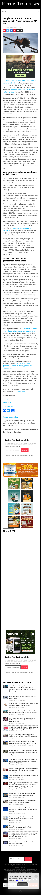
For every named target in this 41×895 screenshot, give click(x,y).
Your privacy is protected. (10, 455)
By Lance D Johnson (21, 747)
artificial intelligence (21, 421)
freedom (6, 423)
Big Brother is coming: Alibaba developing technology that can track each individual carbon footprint (22, 719)
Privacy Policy (19, 880)
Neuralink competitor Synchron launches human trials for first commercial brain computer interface (22, 818)
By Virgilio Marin (20, 829)
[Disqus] (20, 557)
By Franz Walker (20, 779)
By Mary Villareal (20, 723)
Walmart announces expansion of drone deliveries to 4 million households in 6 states (23, 735)
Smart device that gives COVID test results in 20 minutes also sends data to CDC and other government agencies (23, 761)
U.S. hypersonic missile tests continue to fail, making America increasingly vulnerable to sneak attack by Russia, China (23, 834)
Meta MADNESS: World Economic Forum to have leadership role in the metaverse (23, 704)
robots (5, 425)
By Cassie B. (19, 738)
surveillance (12, 425)
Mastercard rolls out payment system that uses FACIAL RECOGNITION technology (22, 794)
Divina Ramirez (16, 27)
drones (31, 421)
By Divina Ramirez (20, 700)
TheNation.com (8, 406)
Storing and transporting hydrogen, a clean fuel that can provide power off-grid (22, 826)
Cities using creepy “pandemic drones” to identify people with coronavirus (18, 366)
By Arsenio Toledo (20, 765)
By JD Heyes (19, 838)
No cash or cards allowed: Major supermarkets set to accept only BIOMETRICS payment (23, 769)
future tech (13, 423)
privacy (26, 423)
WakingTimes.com (9, 399)
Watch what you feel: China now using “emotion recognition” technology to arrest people (23, 728)
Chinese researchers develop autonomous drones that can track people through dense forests (23, 809)
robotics (32, 423)
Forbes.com (7, 403)
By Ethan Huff (19, 693)
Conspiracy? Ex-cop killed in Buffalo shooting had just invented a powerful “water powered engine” (23, 752)
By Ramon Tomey (20, 707)
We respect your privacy (26, 869)
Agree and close (22, 884)
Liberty (20, 423)
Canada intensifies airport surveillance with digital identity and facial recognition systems (23, 711)
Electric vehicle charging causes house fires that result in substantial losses (22, 801)
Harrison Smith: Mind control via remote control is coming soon (21, 842)
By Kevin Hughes (20, 845)
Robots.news (20, 391)
